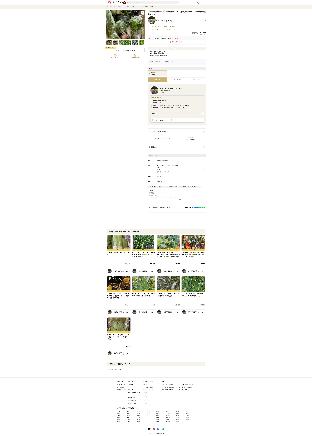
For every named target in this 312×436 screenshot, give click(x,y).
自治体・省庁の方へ (132, 403)
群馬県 (128, 413)
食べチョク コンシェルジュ (168, 387)
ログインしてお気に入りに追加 (126, 50)
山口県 (138, 419)
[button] (177, 136)
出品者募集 (130, 384)
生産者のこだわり (155, 97)
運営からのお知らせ (148, 389)
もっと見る (178, 199)
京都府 (128, 417)
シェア (195, 207)
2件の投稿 (168, 29)
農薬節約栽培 (153, 186)
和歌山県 (159, 181)
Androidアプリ (182, 392)
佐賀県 (118, 421)
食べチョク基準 (120, 387)
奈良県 (157, 417)
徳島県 (148, 419)
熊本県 (138, 421)
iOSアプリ (164, 392)
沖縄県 (177, 421)
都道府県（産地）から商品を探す (125, 408)
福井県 (128, 415)
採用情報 (145, 403)
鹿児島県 (168, 421)
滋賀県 (118, 417)
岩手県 (138, 411)
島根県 (187, 417)
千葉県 (148, 413)
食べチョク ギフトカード (167, 389)
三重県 (187, 415)
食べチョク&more (183, 389)
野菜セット (160, 176)
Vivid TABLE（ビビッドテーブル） (187, 384)
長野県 (148, 415)
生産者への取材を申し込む (134, 392)
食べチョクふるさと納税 (167, 384)
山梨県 (138, 415)
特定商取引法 (146, 397)
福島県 (177, 411)
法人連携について (132, 400)
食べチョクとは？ (121, 384)
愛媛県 (167, 419)
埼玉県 (138, 413)
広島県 (128, 419)
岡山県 (118, 419)
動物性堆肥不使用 (172, 186)
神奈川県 (168, 413)
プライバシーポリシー (148, 394)
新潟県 (177, 413)
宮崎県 (157, 421)
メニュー (202, 3)
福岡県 (187, 419)
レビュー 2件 (162, 29)
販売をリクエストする (177, 42)
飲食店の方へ (120, 392)
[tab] (177, 79)
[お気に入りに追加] (142, 12)
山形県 (167, 411)
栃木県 (118, 413)
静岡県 (167, 415)
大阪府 (138, 417)
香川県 (157, 419)
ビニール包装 (182, 186)
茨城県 (187, 411)
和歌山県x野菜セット (194, 186)
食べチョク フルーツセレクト (185, 387)
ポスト (188, 207)
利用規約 (145, 392)
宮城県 (148, 411)
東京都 (157, 413)
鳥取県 (177, 417)
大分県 (148, 421)
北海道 (118, 411)
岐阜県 (157, 415)
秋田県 (157, 411)
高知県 (177, 419)
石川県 (118, 415)
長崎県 (128, 421)
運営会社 (145, 384)
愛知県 (177, 415)
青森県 (128, 411)
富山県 (187, 413)
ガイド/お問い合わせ (148, 387)
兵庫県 (148, 417)
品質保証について (121, 389)
